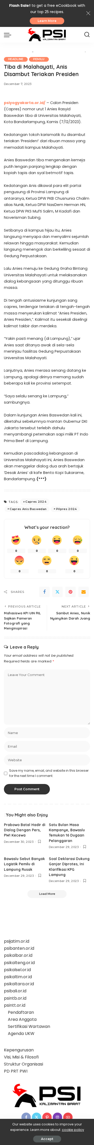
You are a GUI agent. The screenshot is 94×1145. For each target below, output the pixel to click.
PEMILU (39, 59)
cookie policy (73, 1129)
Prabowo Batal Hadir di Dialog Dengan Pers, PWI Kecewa (24, 830)
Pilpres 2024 (66, 509)
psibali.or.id (15, 991)
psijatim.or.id (16, 941)
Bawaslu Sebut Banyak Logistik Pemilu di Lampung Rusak (24, 864)
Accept (47, 1139)
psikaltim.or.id (18, 977)
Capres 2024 (35, 501)
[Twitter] (57, 592)
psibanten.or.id (19, 948)
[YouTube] (68, 1117)
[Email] (83, 592)
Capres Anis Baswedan (28, 509)
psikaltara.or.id (19, 984)
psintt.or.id (14, 1005)
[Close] (88, 13)
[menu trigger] (9, 35)
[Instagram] (57, 1117)
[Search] (87, 35)
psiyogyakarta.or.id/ (24, 102)
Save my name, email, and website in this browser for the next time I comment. (49, 773)
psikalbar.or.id (18, 955)
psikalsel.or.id (17, 970)
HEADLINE (16, 59)
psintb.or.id (15, 998)
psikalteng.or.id (19, 963)
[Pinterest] (70, 592)
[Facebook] (44, 592)
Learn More (47, 21)
